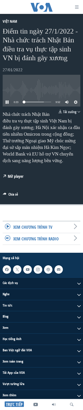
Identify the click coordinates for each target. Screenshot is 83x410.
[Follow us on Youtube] (27, 269)
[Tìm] (71, 404)
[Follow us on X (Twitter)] (17, 269)
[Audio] (53, 404)
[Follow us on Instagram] (38, 269)
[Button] (10, 195)
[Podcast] (48, 269)
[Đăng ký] (58, 269)
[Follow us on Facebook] (7, 269)
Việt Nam (10, 21)
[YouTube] (36, 404)
